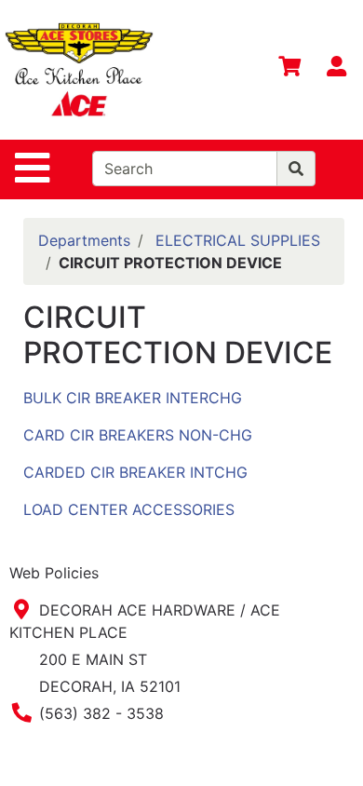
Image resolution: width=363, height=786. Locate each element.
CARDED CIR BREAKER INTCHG (135, 472)
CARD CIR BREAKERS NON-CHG (137, 435)
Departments (84, 240)
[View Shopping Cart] (289, 70)
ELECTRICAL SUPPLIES (237, 240)
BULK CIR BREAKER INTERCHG (132, 397)
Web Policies (54, 572)
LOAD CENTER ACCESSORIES (129, 509)
